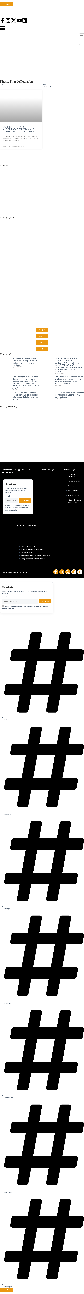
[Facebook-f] (2, 20)
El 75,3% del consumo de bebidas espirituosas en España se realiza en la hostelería (69, 395)
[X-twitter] (13, 20)
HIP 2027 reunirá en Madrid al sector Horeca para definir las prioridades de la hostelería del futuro (26, 396)
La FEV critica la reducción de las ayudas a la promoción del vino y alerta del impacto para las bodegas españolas (69, 380)
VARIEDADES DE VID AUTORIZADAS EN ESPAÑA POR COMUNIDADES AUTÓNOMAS (19, 129)
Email (7, 496)
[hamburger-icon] (81, 34)
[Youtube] (19, 20)
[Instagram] (8, 20)
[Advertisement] (42, 61)
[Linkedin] (24, 20)
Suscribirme (25, 500)
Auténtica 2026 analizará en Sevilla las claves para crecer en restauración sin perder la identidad (26, 362)
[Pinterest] (73, 571)
